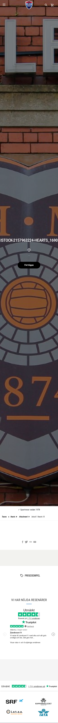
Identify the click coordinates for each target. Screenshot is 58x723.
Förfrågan (29, 265)
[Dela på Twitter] (26, 542)
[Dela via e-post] (35, 542)
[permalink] (30, 542)
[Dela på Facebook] (22, 542)
